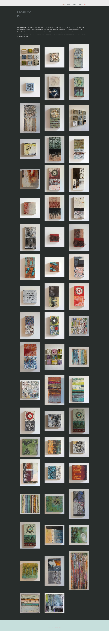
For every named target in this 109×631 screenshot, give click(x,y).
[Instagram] (85, 4)
